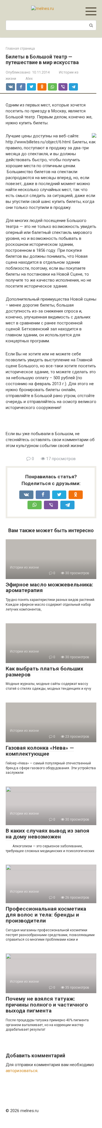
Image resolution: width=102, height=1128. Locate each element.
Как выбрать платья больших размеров (44, 671)
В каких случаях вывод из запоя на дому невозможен (47, 833)
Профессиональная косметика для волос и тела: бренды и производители (46, 914)
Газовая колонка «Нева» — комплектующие (40, 751)
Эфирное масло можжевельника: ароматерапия (49, 587)
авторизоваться (21, 1070)
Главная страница (20, 49)
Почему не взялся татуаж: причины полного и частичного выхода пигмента (47, 1004)
